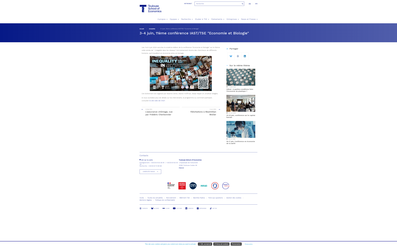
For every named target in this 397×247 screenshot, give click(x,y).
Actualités (152, 29)
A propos (162, 19)
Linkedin (190, 208)
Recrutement (171, 198)
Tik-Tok (214, 208)
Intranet (188, 3)
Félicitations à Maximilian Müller (203, 112)
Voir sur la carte (147, 160)
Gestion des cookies (233, 198)
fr (250, 3)
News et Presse (248, 19)
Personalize (236, 244)
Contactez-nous (149, 171)
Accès (142, 198)
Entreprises (232, 19)
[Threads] (237, 55)
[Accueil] (150, 8)
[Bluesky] (231, 55)
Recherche (186, 19)
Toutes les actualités (155, 198)
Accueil (142, 29)
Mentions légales (146, 200)
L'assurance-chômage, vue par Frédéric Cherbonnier (158, 112)
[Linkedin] (244, 55)
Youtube (179, 208)
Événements (216, 19)
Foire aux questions (215, 198)
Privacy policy (249, 244)
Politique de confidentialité (165, 200)
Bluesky (156, 208)
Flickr (167, 208)
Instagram (202, 208)
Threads (145, 208)
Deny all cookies (222, 244)
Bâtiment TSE (185, 198)
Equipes (173, 19)
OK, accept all (205, 244)
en (256, 3)
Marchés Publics (199, 198)
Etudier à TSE (201, 19)
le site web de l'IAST (157, 101)
